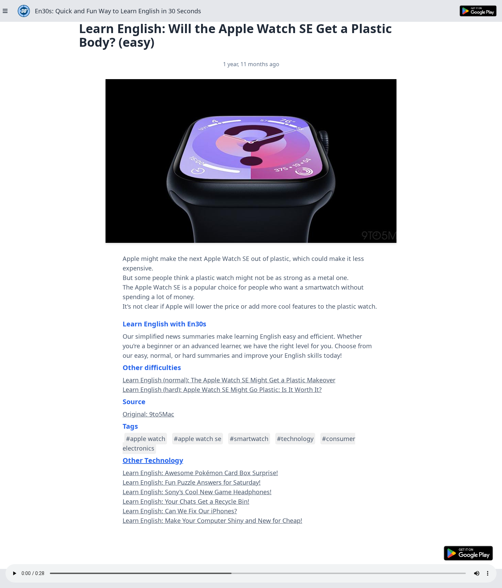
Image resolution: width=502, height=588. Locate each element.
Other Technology (153, 460)
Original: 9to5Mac (148, 414)
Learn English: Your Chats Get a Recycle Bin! (186, 501)
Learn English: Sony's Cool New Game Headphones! (197, 492)
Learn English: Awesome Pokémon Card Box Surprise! (200, 473)
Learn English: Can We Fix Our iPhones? (180, 511)
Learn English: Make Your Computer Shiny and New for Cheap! (212, 520)
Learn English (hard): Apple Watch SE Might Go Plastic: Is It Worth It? (222, 389)
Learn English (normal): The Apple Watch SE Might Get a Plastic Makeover (229, 380)
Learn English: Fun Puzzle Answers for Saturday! (192, 482)
